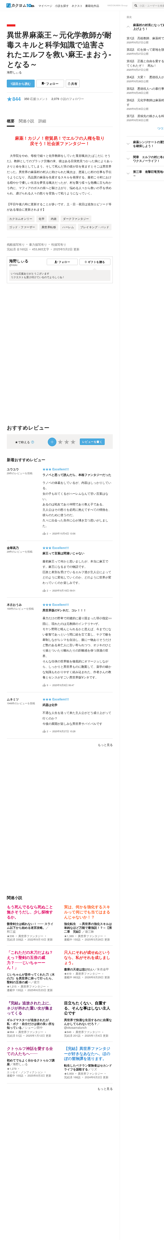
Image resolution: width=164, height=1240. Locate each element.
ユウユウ (13, 469)
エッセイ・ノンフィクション (25, 1072)
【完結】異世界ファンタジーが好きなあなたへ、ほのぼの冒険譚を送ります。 (87, 1053)
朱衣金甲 (103, 969)
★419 (67, 973)
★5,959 (69, 1073)
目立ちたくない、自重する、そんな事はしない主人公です (87, 1008)
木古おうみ (14, 604)
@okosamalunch (75, 1027)
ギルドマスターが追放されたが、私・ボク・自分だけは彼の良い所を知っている (31, 1024)
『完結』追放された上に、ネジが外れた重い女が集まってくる (30, 1008)
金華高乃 (13, 548)
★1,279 (11, 1068)
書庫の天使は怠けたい (79, 969)
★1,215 (11, 986)
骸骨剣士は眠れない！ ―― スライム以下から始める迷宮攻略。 (30, 926)
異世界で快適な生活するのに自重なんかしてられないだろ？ (88, 1022)
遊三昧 (89, 931)
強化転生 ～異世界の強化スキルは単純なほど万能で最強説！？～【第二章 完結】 (88, 927)
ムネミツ (13, 699)
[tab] (12, 122)
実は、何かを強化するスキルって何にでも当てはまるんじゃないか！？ (87, 912)
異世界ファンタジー (30, 936)
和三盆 (11, 931)
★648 (67, 1032)
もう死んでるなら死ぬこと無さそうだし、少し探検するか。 (30, 912)
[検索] (135, 5)
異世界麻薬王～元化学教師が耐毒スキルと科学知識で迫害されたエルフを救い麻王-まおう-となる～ (59, 49)
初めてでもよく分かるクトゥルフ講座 (31, 1062)
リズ (94, 1069)
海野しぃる (14, 72)
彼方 (37, 982)
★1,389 (69, 936)
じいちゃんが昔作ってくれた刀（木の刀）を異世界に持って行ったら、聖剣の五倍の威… (31, 978)
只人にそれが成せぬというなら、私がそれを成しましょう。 (87, 957)
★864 (10, 1032)
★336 (10, 936)
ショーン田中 (34, 1027)
